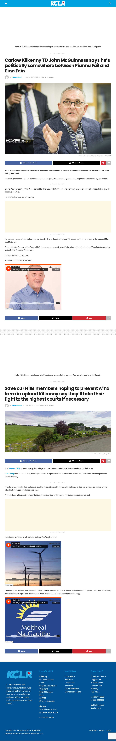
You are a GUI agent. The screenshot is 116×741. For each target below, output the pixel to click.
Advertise (69, 685)
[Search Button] (110, 3)
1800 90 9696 (98, 696)
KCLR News (40, 77)
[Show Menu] (6, 3)
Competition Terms (73, 691)
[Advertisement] (58, 26)
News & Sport (49, 77)
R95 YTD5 (95, 691)
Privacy (101, 730)
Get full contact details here (97, 706)
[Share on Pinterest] (103, 163)
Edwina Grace (17, 77)
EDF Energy (10, 473)
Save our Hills (14, 468)
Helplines (69, 679)
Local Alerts (70, 676)
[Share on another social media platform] (108, 163)
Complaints (70, 682)
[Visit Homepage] (58, 3)
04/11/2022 (29, 77)
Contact (108, 730)
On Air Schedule (72, 688)
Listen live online (46, 717)
